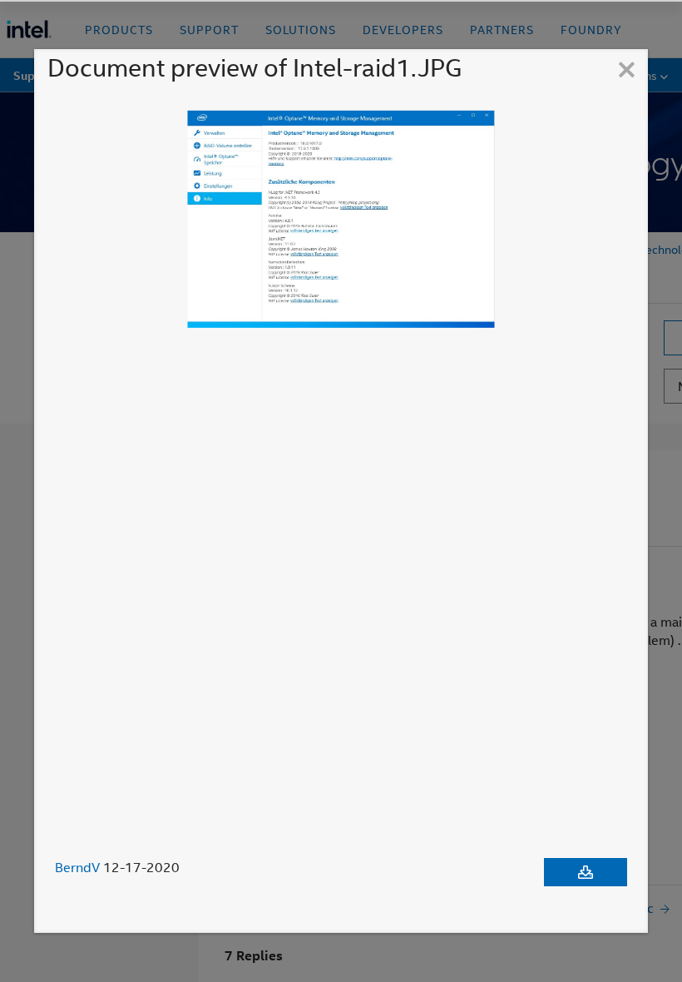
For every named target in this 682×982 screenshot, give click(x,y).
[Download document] (585, 872)
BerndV (77, 867)
